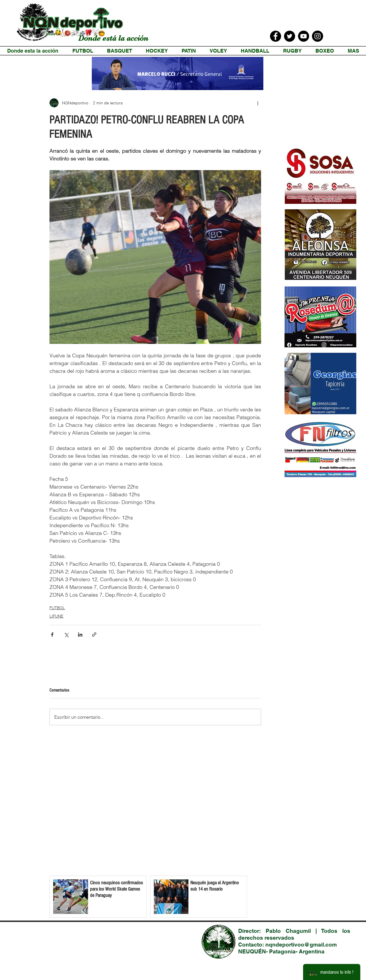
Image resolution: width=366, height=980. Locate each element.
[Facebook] (275, 36)
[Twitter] (289, 36)
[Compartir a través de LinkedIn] (80, 634)
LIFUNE (56, 616)
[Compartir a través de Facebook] (52, 634)
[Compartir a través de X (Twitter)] (66, 634)
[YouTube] (303, 36)
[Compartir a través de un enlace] (94, 634)
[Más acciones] (257, 102)
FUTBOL (57, 607)
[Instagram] (317, 36)
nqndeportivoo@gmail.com (301, 944)
